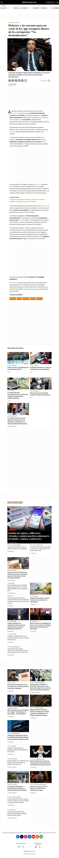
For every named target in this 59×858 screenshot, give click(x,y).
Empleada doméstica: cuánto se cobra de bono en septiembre (40, 368)
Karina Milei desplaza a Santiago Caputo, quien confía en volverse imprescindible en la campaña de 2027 (17, 587)
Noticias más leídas (15, 502)
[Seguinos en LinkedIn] (29, 837)
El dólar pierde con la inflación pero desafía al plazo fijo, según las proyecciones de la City (18, 762)
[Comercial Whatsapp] (40, 847)
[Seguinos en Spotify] (41, 837)
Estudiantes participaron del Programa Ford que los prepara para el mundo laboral (16, 813)
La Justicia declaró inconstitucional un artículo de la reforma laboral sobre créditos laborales (17, 395)
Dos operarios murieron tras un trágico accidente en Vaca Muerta (17, 548)
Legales (17, 22)
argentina (12, 298)
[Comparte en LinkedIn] (19, 80)
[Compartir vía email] (25, 80)
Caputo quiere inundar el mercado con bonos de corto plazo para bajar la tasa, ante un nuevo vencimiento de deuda (40, 687)
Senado (42, 140)
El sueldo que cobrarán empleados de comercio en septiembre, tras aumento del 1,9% (40, 548)
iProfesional (11, 22)
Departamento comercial (38, 844)
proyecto (38, 184)
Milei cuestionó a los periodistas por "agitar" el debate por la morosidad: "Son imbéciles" (18, 712)
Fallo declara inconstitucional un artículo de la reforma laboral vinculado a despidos (18, 686)
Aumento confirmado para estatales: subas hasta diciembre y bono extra (17, 750)
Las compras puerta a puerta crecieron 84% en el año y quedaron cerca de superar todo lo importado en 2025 (18, 600)
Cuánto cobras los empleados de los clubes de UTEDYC (18, 368)
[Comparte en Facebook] (9, 80)
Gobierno (14, 283)
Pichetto (22, 220)
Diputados (14, 113)
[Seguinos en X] (22, 837)
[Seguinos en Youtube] (33, 837)
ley (28, 113)
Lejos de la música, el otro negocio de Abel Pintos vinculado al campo (38, 788)
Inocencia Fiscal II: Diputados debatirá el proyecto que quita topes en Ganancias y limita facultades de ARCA (17, 575)
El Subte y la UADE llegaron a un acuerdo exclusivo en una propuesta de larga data (18, 638)
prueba (19, 298)
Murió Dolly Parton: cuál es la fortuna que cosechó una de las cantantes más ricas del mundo (40, 763)
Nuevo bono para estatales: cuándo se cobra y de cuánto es (40, 394)
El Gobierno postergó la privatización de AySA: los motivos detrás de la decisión (17, 788)
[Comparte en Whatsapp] (16, 80)
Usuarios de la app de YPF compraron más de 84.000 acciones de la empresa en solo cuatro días (17, 650)
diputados (25, 298)
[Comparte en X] (13, 80)
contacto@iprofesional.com (30, 854)
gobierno (32, 298)
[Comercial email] (36, 847)
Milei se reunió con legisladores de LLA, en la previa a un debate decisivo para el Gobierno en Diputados (40, 626)
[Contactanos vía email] (19, 847)
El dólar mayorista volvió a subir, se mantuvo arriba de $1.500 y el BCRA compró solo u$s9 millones (18, 801)
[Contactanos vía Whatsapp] (23, 847)
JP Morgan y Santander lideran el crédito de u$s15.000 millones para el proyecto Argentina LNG (18, 737)
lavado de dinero (15, 120)
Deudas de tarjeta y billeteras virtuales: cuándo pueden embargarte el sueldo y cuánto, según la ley (29, 535)
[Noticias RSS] (37, 837)
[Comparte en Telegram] (22, 80)
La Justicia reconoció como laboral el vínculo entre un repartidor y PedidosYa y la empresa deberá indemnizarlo (17, 421)
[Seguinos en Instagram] (25, 837)
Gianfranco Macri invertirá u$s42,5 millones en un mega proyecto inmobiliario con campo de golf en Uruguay (39, 712)
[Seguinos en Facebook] (18, 837)
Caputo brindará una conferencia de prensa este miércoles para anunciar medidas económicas (16, 626)
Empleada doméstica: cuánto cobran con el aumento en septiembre (39, 600)
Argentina (12, 132)
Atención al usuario (21, 843)
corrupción (43, 117)
